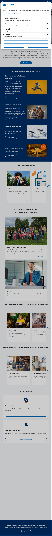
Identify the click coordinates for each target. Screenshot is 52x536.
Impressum (18, 13)
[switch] (48, 23)
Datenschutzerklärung (8, 13)
